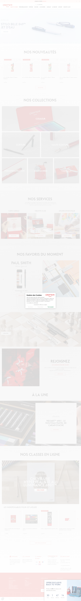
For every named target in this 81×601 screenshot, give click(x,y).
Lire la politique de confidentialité (32, 302)
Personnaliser (40, 306)
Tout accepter (51, 306)
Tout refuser (30, 306)
